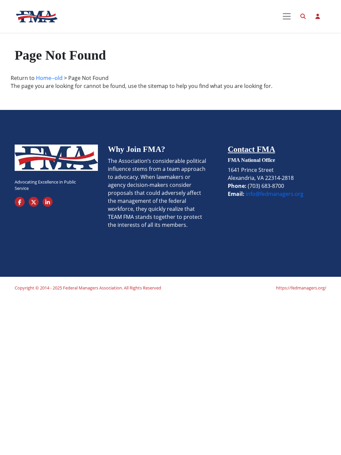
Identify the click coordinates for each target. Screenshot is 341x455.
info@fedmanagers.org (274, 194)
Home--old (49, 78)
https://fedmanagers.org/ (301, 288)
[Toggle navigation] (287, 16)
